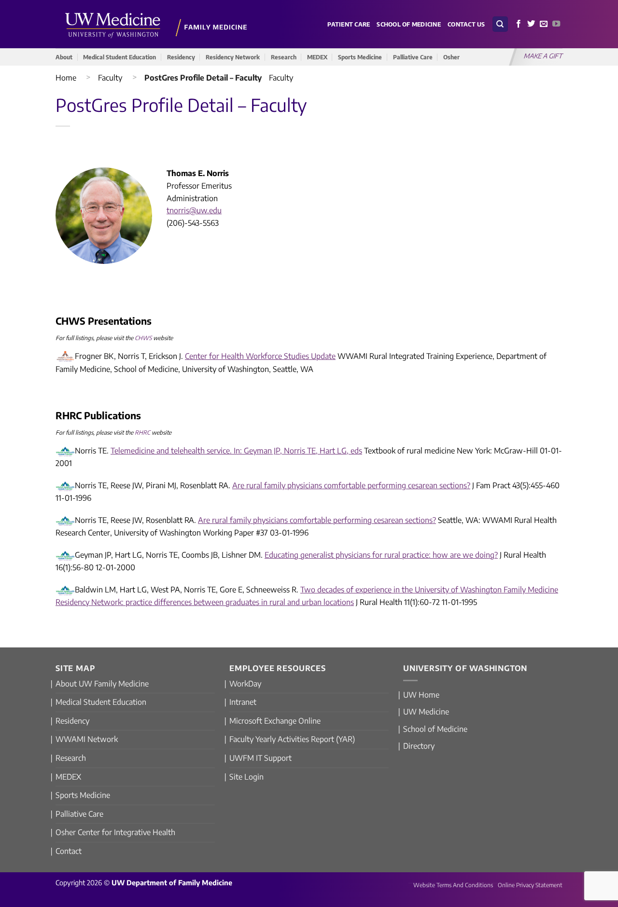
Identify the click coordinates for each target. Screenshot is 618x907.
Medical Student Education (119, 57)
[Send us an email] (544, 24)
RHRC (142, 432)
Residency (181, 57)
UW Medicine (426, 711)
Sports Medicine (360, 57)
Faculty (110, 77)
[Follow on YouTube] (556, 24)
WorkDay (245, 683)
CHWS (143, 338)
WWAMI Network (87, 739)
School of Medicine (409, 24)
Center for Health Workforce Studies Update (260, 356)
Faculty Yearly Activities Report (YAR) (292, 739)
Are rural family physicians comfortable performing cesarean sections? (351, 485)
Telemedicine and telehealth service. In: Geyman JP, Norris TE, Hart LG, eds (236, 450)
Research (283, 57)
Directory (419, 746)
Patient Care (348, 24)
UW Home (421, 695)
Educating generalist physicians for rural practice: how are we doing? (381, 555)
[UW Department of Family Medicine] (156, 24)
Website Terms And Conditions (453, 885)
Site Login (246, 777)
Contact (69, 851)
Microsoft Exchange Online (275, 721)
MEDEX (317, 57)
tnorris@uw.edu (194, 210)
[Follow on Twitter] (531, 24)
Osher (451, 57)
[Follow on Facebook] (518, 24)
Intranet (242, 702)
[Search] (500, 24)
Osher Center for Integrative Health (115, 832)
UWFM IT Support (260, 758)
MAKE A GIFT (543, 56)
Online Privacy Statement (530, 885)
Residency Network (233, 57)
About (64, 57)
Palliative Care (413, 57)
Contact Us (466, 24)
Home (66, 77)
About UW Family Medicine (102, 683)
